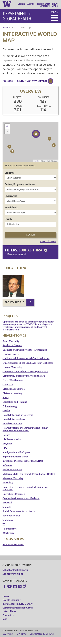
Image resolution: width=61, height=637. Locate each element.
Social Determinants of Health (19, 511)
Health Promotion (12, 423)
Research (7, 502)
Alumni (30, 4)
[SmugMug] (25, 586)
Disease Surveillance (14, 389)
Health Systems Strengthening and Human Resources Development (25, 429)
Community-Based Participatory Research (25, 371)
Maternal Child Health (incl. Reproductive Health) (29, 474)
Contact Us (44, 6)
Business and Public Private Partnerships (25, 350)
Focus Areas (11, 195)
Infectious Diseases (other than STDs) (23, 461)
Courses (21, 4)
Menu (54, 11)
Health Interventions (14, 419)
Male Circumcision (12, 469)
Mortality (8, 482)
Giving (55, 6)
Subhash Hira (31, 250)
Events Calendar (12, 600)
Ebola (5, 397)
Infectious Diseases (13, 544)
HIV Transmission (12, 439)
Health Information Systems (18, 415)
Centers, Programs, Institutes (20, 184)
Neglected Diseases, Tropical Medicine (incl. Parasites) (26, 488)
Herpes (6, 435)
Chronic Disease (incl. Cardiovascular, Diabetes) (28, 363)
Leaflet (36, 161)
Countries (9, 172)
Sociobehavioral (11, 515)
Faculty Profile (14, 302)
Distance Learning (12, 393)
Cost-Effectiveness (13, 380)
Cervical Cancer (11, 354)
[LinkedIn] (20, 586)
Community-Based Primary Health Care (24, 376)
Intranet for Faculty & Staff (17, 603)
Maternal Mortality (13, 478)
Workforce (8, 533)
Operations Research (14, 494)
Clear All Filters (48, 241)
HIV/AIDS (7, 443)
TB (4, 524)
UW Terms (21, 634)
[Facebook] (5, 586)
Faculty (8, 219)
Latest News (9, 611)
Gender (6, 410)
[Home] (17, 16)
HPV (5, 448)
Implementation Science (15, 456)
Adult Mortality (11, 341)
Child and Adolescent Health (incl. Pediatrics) (26, 358)
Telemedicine (9, 528)
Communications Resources (18, 607)
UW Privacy (8, 634)
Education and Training (15, 402)
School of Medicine (13, 573)
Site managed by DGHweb (42, 634)
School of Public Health (15, 570)
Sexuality (8, 507)
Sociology (8, 520)
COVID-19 (8, 384)
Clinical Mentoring (12, 367)
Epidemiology (10, 406)
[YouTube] (9, 586)
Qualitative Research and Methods (21, 498)
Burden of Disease (12, 345)
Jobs (5, 619)
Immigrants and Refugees (16, 452)
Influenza (7, 465)
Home (5, 27)
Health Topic (11, 207)
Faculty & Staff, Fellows (47, 4)
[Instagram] (15, 586)
